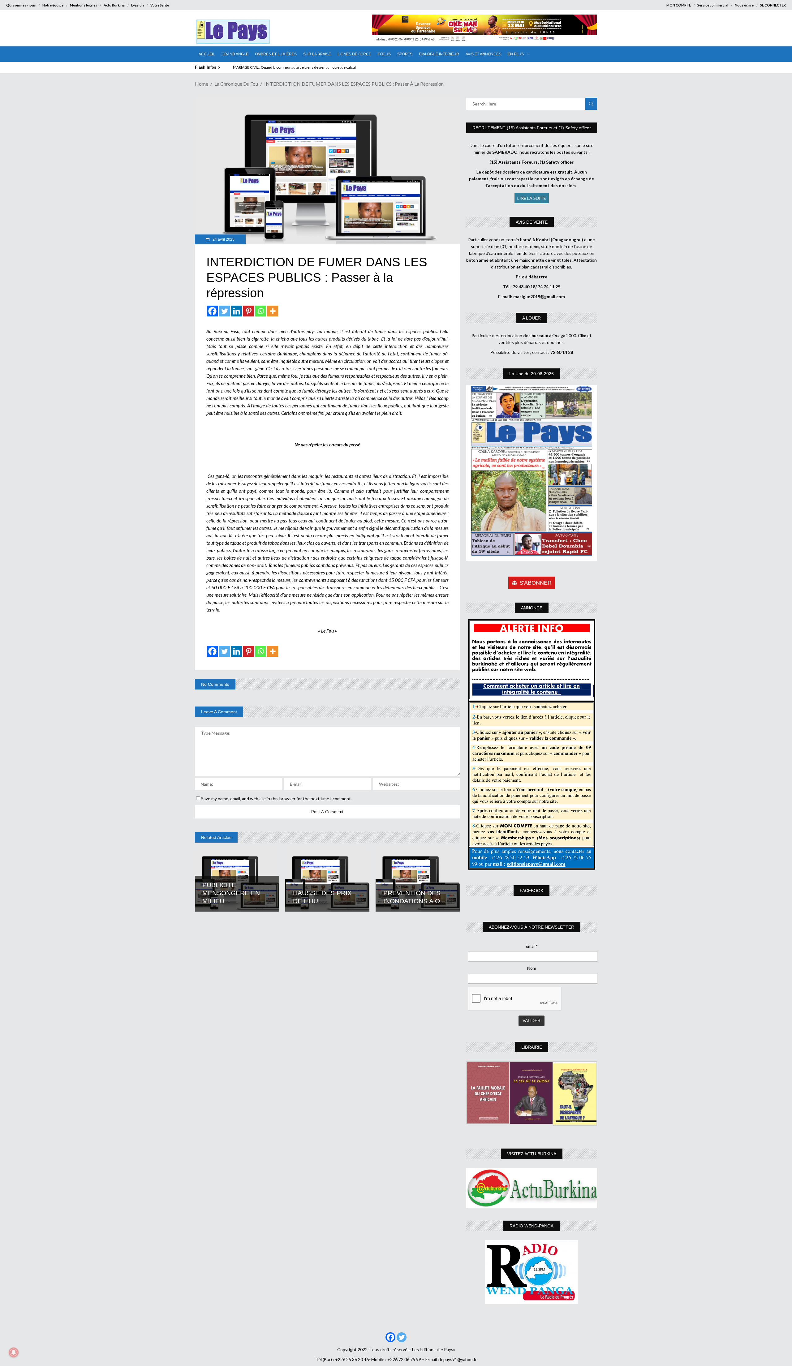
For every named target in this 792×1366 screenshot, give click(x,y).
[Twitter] (224, 311)
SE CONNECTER (773, 5)
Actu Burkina (114, 5)
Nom (531, 968)
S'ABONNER (535, 583)
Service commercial (712, 5)
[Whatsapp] (260, 311)
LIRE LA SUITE (531, 198)
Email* (532, 946)
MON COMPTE (678, 5)
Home (201, 84)
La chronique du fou (236, 84)
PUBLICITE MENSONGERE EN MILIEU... (231, 892)
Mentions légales (83, 5)
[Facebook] (212, 311)
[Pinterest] (248, 311)
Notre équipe (52, 5)
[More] (272, 311)
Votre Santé (159, 5)
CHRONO (244, 67)
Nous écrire (744, 5)
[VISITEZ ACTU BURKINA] (531, 1188)
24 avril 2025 (223, 239)
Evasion (137, 5)
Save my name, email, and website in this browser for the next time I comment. (276, 798)
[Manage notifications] (14, 1352)
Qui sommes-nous (21, 5)
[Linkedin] (236, 311)
